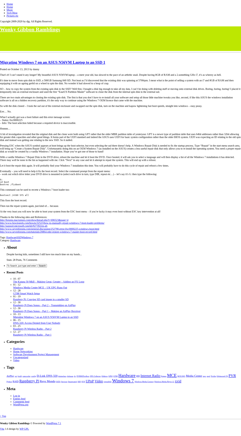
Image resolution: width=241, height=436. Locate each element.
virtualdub (107, 382)
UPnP (90, 381)
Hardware (11, 237)
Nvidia (213, 376)
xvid (178, 381)
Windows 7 (27, 237)
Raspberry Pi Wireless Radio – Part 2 (32, 328)
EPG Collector (95, 376)
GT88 (115, 376)
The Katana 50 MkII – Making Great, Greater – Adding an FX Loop (48, 281)
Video (16, 360)
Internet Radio (151, 375)
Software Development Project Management (36, 354)
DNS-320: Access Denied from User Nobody (36, 323)
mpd (208, 376)
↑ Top (3, 416)
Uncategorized (20, 357)
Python (9, 382)
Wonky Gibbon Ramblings (30, 29)
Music (10, 10)
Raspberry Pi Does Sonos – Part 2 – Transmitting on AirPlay (44, 305)
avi (16, 376)
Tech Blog (12, 12)
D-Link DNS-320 (47, 375)
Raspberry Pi (29, 381)
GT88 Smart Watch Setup (26, 293)
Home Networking (23, 351)
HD (138, 376)
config (33, 376)
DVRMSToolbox (83, 376)
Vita (2, 428)
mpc (204, 376)
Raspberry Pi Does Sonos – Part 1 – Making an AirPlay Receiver (46, 311)
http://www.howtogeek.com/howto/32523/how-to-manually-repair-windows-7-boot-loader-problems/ (52, 223)
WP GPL (24, 428)
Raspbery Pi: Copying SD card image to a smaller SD (41, 299)
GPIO (110, 376)
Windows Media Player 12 (164, 382)
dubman (70, 376)
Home (10, 4)
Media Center (194, 375)
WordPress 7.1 (53, 423)
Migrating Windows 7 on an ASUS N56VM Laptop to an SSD (51, 62)
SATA (58, 382)
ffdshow (104, 376)
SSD (19, 237)
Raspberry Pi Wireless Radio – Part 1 (32, 334)
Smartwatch (72, 382)
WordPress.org (20, 404)
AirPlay (10, 376)
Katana (163, 376)
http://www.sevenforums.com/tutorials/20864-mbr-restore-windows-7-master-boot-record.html (48, 231)
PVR (232, 376)
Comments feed (21, 401)
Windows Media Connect (144, 382)
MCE (172, 375)
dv (75, 376)
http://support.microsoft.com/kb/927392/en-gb (23, 226)
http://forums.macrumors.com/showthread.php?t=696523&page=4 (34, 220)
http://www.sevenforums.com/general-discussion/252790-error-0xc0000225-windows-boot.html (49, 229)
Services (64, 382)
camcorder (26, 376)
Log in (16, 395)
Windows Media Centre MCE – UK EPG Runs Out (40, 287)
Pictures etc (12, 15)
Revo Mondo (47, 381)
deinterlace (62, 376)
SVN (83, 382)
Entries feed (19, 398)
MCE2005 (181, 376)
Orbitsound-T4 (222, 376)
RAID (16, 381)
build (20, 376)
